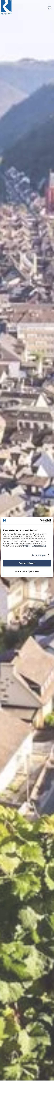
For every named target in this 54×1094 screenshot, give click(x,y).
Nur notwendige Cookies (27, 571)
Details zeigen (39, 555)
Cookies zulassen (27, 563)
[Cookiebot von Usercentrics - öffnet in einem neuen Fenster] (39, 520)
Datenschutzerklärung (34, 545)
